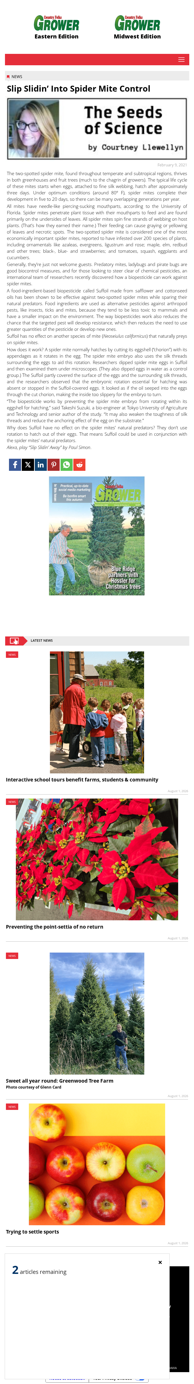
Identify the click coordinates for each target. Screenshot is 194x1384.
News (17, 76)
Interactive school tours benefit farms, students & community (82, 779)
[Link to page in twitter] (28, 465)
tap (181, 59)
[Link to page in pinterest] (54, 465)
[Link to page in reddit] (79, 465)
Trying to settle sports (32, 1231)
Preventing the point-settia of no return (54, 926)
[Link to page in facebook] (15, 465)
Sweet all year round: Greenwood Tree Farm (60, 1080)
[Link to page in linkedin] (41, 465)
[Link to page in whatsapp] (67, 465)
